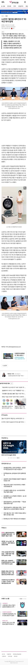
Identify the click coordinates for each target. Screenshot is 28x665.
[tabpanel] (14, 448)
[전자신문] (14, 2)
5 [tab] (25, 598)
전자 (14, 6)
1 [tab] (19, 598)
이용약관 (9, 654)
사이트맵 (10, 656)
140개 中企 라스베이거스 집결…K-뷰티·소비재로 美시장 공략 (7, 581)
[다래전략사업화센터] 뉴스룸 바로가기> (20, 358)
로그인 (3, 654)
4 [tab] (24, 598)
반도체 (9, 6)
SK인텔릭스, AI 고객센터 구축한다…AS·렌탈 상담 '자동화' (15, 497)
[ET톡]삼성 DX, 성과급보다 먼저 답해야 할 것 (15, 474)
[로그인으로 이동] (25, 2)
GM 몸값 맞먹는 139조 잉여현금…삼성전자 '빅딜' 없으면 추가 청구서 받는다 (15, 468)
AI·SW (3, 6)
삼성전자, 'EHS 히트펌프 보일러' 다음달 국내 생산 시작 (15, 480)
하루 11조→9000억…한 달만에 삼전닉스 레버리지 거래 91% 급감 (8, 562)
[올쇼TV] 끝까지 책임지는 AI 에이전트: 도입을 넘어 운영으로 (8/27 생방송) (14, 418)
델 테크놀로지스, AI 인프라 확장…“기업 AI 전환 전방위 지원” (15, 502)
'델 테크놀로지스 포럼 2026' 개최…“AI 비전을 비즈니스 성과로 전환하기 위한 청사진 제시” (15, 508)
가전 (6, 16)
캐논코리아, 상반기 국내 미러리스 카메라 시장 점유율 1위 (14, 485)
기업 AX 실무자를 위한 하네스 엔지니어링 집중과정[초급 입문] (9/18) (13, 34)
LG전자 (5, 365)
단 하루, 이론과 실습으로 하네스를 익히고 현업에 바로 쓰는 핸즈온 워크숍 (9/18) (14, 422)
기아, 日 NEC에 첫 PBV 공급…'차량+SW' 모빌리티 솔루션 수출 (7, 553)
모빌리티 (20, 6)
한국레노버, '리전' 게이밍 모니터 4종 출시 (15, 519)
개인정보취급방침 (17, 654)
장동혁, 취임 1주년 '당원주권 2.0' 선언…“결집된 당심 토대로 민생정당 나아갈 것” (8, 573)
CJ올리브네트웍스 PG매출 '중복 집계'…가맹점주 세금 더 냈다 (8, 534)
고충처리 (4, 656)
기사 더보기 (17, 374)
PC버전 (15, 656)
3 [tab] (22, 598)
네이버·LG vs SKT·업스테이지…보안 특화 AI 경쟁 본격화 (8, 543)
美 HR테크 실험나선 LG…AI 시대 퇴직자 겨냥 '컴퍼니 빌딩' (14, 491)
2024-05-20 (9, 28)
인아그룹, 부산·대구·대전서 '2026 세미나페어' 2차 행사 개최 (15, 514)
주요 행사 (4, 438)
